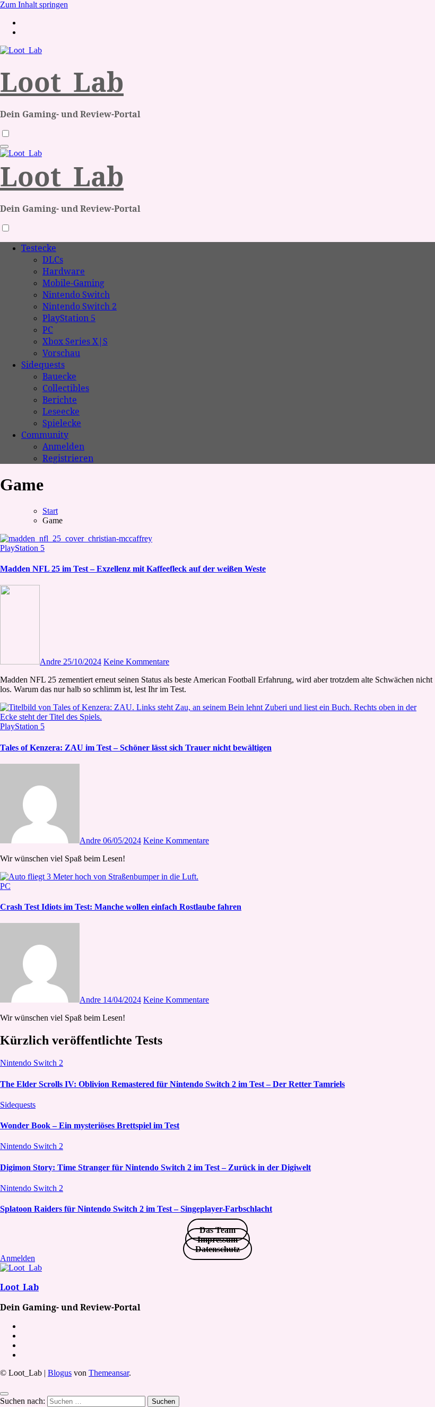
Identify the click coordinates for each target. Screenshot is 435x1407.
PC (47, 329)
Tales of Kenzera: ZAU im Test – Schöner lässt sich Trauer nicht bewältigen (136, 747)
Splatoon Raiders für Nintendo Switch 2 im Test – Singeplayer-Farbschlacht (136, 1208)
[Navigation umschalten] (4, 146)
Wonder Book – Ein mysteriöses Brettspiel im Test (89, 1125)
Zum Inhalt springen (34, 4)
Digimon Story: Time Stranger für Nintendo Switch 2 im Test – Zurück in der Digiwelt (155, 1167)
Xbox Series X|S (75, 341)
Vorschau (61, 353)
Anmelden (63, 446)
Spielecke (61, 423)
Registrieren (67, 458)
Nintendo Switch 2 (79, 306)
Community (44, 435)
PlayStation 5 (68, 318)
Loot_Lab (62, 82)
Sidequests (43, 364)
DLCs (52, 259)
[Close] (4, 1393)
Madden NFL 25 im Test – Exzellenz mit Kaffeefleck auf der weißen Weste (133, 568)
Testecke (38, 248)
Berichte (59, 399)
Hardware (63, 271)
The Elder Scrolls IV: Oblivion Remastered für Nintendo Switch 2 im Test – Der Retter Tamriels (172, 1084)
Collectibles (65, 388)
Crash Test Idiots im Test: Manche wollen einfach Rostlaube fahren (120, 906)
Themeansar (109, 1372)
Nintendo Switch (76, 294)
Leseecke (61, 411)
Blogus (60, 1372)
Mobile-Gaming (73, 283)
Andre (51, 661)
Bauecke (59, 376)
